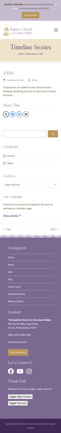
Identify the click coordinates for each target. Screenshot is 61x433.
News (10, 163)
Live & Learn (14, 286)
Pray (10, 279)
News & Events (15, 301)
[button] (56, 29)
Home (11, 257)
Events (11, 155)
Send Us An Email (17, 342)
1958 (52, 229)
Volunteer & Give (16, 294)
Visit (10, 272)
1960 (7, 229)
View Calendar (11, 215)
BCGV (34, 80)
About (11, 264)
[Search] (53, 133)
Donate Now (30, 15)
